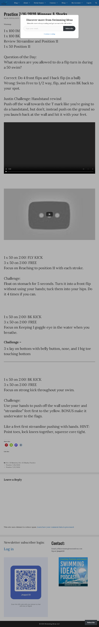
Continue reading (49, 34)
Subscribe (69, 28)
